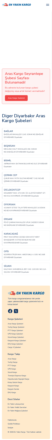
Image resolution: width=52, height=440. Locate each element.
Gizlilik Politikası (14, 424)
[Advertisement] (26, 36)
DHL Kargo (12, 392)
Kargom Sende (13, 389)
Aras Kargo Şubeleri (15, 324)
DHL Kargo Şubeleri (15, 344)
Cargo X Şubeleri (14, 347)
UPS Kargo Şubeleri (15, 334)
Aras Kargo (12, 359)
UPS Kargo (12, 369)
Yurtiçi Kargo (12, 362)
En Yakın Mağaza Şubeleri (18, 411)
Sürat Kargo (12, 372)
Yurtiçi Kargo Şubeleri (16, 327)
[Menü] (47, 5)
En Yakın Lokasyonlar (16, 404)
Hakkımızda (12, 420)
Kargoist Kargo (13, 386)
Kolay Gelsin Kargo (15, 382)
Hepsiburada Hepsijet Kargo (18, 379)
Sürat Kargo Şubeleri (16, 337)
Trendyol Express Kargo (17, 376)
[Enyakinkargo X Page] (16, 311)
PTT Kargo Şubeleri (15, 330)
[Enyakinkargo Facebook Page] (10, 311)
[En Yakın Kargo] (16, 4)
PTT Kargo (12, 365)
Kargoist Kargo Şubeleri (17, 340)
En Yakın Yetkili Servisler (17, 407)
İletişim (10, 428)
